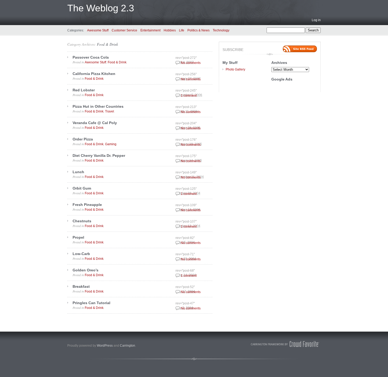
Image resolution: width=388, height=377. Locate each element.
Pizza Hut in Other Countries (98, 106)
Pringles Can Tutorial (91, 303)
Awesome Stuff (97, 30)
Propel (78, 237)
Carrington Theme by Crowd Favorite (285, 344)
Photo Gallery (235, 69)
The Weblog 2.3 (100, 8)
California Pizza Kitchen (94, 74)
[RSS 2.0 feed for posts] (300, 48)
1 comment (189, 95)
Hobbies (170, 30)
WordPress (105, 345)
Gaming (110, 144)
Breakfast (81, 286)
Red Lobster (84, 90)
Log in (316, 20)
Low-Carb (81, 254)
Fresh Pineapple (87, 204)
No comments (191, 63)
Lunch (78, 172)
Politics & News (198, 30)
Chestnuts (82, 221)
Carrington (127, 345)
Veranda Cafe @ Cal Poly (95, 123)
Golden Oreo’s (85, 270)
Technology (221, 30)
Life (181, 30)
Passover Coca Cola (91, 57)
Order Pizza (83, 139)
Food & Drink (107, 44)
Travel (109, 111)
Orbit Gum (82, 188)
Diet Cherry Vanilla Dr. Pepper (99, 155)
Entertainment (150, 30)
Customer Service (124, 30)
